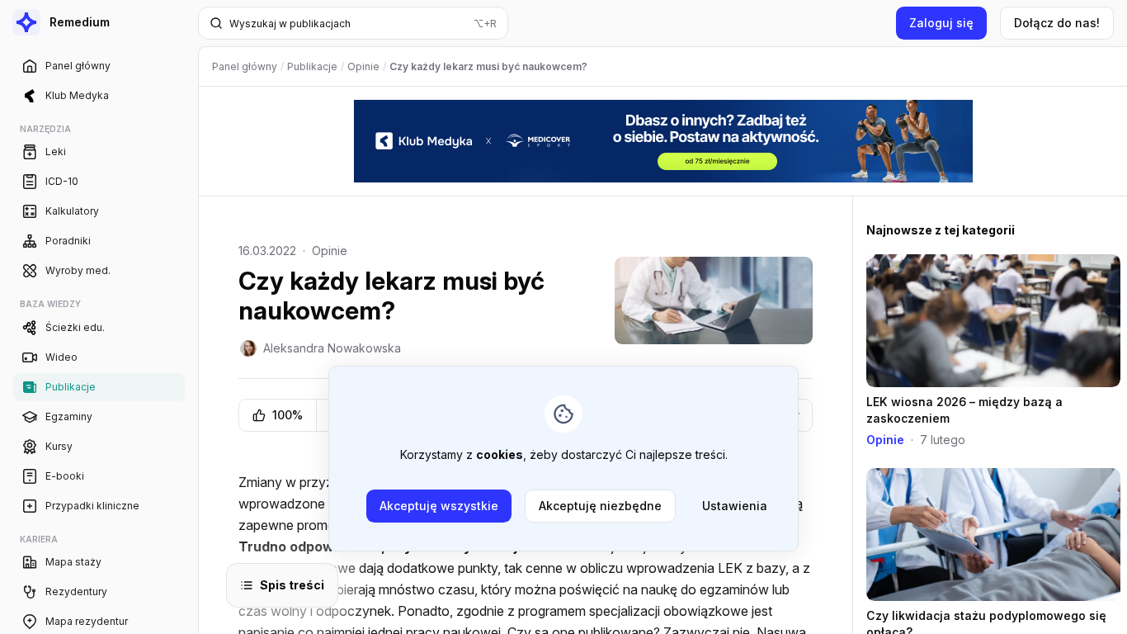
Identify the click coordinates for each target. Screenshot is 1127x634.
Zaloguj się (941, 23)
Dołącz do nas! (1057, 23)
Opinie (329, 251)
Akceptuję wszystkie (439, 506)
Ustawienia (734, 506)
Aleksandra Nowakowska (332, 348)
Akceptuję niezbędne (600, 506)
